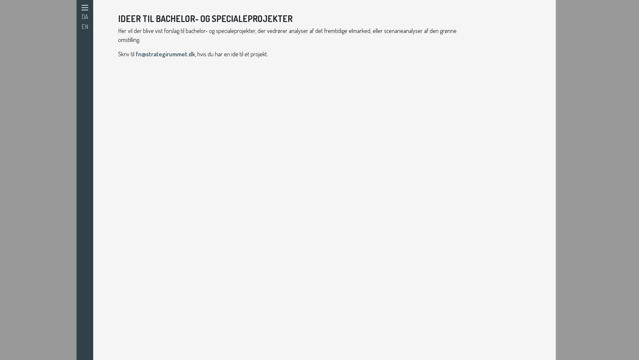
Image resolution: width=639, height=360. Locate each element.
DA (85, 16)
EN (85, 26)
